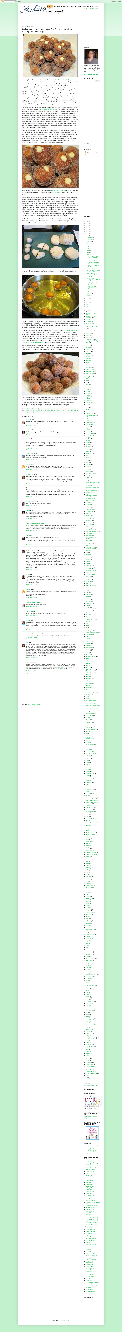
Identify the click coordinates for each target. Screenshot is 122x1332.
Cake (87, 437)
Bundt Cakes (89, 424)
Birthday (88, 386)
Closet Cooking (89, 1193)
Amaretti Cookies (90, 339)
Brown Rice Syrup (90, 413)
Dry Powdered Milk (90, 609)
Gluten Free (88, 667)
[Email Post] (39, 408)
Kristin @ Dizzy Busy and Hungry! (35, 523)
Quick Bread (88, 914)
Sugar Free (88, 1005)
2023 (87, 219)
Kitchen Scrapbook (90, 1231)
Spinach (87, 987)
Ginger (87, 658)
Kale (87, 733)
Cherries (88, 470)
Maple (87, 764)
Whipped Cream (89, 1064)
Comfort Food (89, 526)
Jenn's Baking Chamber (91, 1224)
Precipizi (88, 901)
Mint (87, 784)
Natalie (28, 535)
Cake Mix (88, 440)
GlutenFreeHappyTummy (33, 602)
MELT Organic (89, 769)
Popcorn (88, 889)
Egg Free (88, 614)
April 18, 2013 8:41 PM (31, 544)
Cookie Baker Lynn (90, 1197)
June (88, 250)
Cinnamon (88, 508)
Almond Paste (89, 335)
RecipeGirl (29, 419)
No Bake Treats (89, 809)
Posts (87, 152)
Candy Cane (88, 446)
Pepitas (87, 863)
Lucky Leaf (88, 749)
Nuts (87, 816)
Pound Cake (88, 900)
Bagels (87, 366)
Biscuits (87, 389)
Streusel (87, 996)
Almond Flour (89, 331)
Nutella (87, 814)
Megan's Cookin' (90, 1235)
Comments (89, 154)
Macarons (88, 755)
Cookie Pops (89, 542)
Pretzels (87, 903)
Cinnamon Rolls (89, 511)
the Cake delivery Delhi (60, 668)
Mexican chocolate (90, 777)
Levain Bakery (89, 742)
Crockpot (88, 572)
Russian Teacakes (90, 938)
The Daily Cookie (90, 1023)
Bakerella (88, 1178)
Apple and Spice (89, 1173)
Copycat (88, 550)
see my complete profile (91, 74)
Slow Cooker (89, 967)
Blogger (67, 1320)
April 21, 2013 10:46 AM (31, 615)
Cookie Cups (89, 533)
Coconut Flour (89, 519)
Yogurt (87, 1075)
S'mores (88, 940)
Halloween (88, 687)
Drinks (87, 605)
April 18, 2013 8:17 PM (31, 530)
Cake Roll (88, 442)
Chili (87, 480)
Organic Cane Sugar (90, 832)
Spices (87, 982)
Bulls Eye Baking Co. (90, 422)
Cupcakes (88, 578)
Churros (88, 502)
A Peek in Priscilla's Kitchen (92, 1168)
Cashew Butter (89, 453)
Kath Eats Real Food (90, 1229)
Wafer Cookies (89, 1057)
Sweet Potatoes (89, 1010)
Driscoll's (88, 607)
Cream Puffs (89, 569)
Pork (87, 894)
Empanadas (88, 618)
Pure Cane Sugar (90, 912)
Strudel (87, 999)
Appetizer (88, 345)
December (89, 237)
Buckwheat (88, 418)
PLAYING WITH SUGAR (91, 1253)
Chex (87, 475)
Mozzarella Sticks (90, 789)
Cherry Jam (88, 471)
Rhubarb (88, 931)
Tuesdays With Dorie (91, 1038)
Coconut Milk (89, 520)
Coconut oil (88, 522)
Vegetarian (88, 1053)
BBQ (87, 380)
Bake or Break (89, 1175)
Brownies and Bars (90, 415)
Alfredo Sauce (89, 325)
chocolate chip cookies (91, 490)
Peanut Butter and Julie (91, 1246)
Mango (87, 762)
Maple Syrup (89, 766)
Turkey (87, 1042)
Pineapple (88, 878)
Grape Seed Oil (89, 680)
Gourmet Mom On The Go (92, 1218)
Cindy (27, 548)
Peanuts (87, 856)
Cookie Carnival (89, 529)
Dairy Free (88, 579)
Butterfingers (89, 429)
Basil (87, 378)
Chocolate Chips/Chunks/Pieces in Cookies (91, 496)
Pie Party (88, 872)
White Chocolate (90, 1066)
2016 (87, 229)
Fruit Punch (88, 643)
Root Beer (88, 936)
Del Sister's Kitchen (90, 1207)
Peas (87, 859)
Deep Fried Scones (90, 585)
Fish (87, 627)
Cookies (88, 545)
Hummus (88, 719)
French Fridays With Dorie (92, 632)
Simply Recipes (89, 1264)
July (88, 248)
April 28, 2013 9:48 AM (31, 657)
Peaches (88, 849)
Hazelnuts (88, 694)
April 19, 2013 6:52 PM (31, 597)
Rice (87, 932)
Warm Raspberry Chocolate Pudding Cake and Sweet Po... (93, 279)
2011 (87, 300)
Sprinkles (88, 988)
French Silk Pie (89, 634)
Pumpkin (88, 911)
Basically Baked (89, 1188)
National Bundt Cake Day (92, 797)
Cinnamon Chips (90, 509)
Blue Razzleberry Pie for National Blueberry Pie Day (93, 257)
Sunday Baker (89, 1280)
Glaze (87, 665)
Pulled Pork (88, 909)
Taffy (87, 1012)
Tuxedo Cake (89, 1044)
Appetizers (88, 347)
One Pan (88, 825)
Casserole (88, 457)
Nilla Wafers (88, 805)
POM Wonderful (89, 885)
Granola (88, 676)
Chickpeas (88, 479)
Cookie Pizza (89, 540)
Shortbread (88, 963)
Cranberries (88, 565)
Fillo (87, 625)
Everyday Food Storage (91, 1148)
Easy (87, 612)
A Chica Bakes (89, 1161)
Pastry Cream (89, 845)
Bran (87, 406)
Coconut (88, 517)
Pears (87, 858)
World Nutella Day (90, 1071)
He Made (88, 696)
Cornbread (88, 558)
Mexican (88, 775)
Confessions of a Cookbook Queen (32, 342)
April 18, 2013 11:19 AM (31, 483)
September (90, 244)
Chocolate (88, 485)
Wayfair (87, 1060)
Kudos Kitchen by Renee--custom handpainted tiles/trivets (92, 1152)
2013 (87, 235)
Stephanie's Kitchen (90, 1274)
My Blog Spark (89, 793)
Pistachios (88, 880)
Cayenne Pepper (89, 459)
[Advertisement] (54, 18)
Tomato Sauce (89, 1029)
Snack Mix (88, 971)
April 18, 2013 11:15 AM (31, 469)
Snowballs (88, 978)
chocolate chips (89, 492)
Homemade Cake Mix (91, 703)
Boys (87, 404)
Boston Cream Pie (30, 410)
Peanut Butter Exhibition (91, 854)
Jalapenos (88, 727)
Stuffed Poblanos (90, 1001)
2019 (87, 223)
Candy (87, 444)
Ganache (88, 651)
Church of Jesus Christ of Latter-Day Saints (92, 1146)
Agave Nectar (89, 323)
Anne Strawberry (90, 1171)
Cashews (88, 455)
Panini (87, 839)
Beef (87, 382)
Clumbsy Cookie (90, 1195)
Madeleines (88, 758)
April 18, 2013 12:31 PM (31, 518)
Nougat (87, 813)
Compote (88, 528)
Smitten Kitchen (89, 1266)
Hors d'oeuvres (89, 715)
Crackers (88, 561)
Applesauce (88, 355)
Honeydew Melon (90, 713)
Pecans (87, 861)
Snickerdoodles (89, 976)
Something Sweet (90, 1268)
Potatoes (88, 896)
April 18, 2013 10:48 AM (31, 449)
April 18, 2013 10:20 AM (31, 425)
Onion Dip (88, 827)
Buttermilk (88, 431)
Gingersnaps (89, 661)
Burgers (87, 428)
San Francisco (89, 952)
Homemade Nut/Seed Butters (93, 705)
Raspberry (88, 920)
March (88, 291)
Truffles (87, 1035)
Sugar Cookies (89, 1003)
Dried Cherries (89, 603)
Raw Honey (88, 923)
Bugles (87, 420)
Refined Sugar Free (90, 929)
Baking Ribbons (30, 453)
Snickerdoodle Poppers (65, 80)
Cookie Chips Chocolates (92, 531)
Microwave (88, 780)
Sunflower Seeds (90, 1007)
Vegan (87, 1049)
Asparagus (88, 360)
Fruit (87, 640)
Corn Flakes (88, 554)
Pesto (87, 870)
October (89, 241)
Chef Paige (88, 468)
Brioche (87, 409)
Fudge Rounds (89, 647)
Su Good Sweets (90, 1276)
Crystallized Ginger (90, 574)
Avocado (88, 362)
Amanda (28, 620)
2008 (87, 306)
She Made (88, 962)
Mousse (87, 788)
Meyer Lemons (89, 778)
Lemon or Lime (89, 738)
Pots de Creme (89, 898)
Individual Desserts (90, 724)
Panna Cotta (89, 841)
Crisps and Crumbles (91, 570)
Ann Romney (89, 344)
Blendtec (88, 395)
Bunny (27, 574)
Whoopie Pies (89, 1070)
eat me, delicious (90, 1211)
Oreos (87, 830)
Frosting (88, 638)
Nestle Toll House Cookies (92, 800)
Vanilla (38, 412)
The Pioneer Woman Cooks (92, 1285)
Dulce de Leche (89, 610)
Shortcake (88, 965)
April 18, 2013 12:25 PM (31, 496)
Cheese (87, 462)
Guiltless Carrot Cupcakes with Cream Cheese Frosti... (93, 275)
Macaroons (88, 757)
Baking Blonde (89, 1184)
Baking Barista (89, 1180)
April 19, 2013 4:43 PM (31, 584)
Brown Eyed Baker (90, 1191)
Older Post (75, 702)
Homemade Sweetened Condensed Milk (91, 709)
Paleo (87, 836)
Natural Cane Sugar (90, 799)
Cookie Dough (89, 535)
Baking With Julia (90, 371)
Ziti (86, 1077)
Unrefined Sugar (90, 1046)
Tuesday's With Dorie (91, 1037)
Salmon (87, 945)
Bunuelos (88, 426)
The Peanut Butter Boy (91, 1284)
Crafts (87, 563)
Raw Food (88, 922)
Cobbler (87, 513)
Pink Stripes (88, 1251)
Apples (87, 353)
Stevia (87, 992)
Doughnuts (47, 410)
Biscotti (87, 387)
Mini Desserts (89, 782)
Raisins (87, 918)
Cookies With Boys (90, 1200)
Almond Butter (89, 330)
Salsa (87, 947)
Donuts (42, 410)
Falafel (87, 621)
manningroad (89, 1233)
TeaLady (28, 589)
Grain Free (88, 674)
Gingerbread (89, 660)
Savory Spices (89, 954)
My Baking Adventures (91, 1238)
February (89, 293)
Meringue (88, 771)
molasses (88, 786)
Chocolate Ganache (90, 498)
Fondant (88, 629)
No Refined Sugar (90, 811)
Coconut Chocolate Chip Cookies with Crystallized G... (93, 267)
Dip (86, 590)
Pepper (87, 865)
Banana (87, 375)
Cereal (87, 460)
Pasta (87, 843)
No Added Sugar (90, 807)
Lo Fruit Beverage (90, 744)
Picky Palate (88, 1249)
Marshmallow (89, 768)
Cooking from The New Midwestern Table (91, 548)
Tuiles (87, 1040)
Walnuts (88, 1058)
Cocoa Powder (89, 515)
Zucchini (88, 1079)
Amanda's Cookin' (90, 1169)
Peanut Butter (89, 850)
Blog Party (88, 397)
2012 (87, 298)
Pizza (87, 881)
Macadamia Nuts (90, 751)
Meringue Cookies (90, 773)
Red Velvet (88, 927)
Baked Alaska (89, 367)
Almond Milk (89, 333)
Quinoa (87, 916)
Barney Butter (89, 377)
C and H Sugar (89, 435)
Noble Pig (88, 1242)
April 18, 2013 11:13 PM (31, 569)
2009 (87, 304)
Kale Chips (88, 735)
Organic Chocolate (90, 834)
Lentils (87, 740)
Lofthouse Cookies (90, 746)
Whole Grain (89, 1068)
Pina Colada (89, 876)
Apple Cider (88, 351)
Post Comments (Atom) (34, 704)
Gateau (87, 652)
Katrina (28, 430)
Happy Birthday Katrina (91, 693)
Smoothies (88, 969)
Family (87, 623)
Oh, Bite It (57, 192)
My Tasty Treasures (90, 1240)
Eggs (87, 616)
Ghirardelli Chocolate (91, 656)
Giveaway (88, 663)
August (89, 246)
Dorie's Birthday (89, 598)
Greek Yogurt (89, 683)
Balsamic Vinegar (90, 373)
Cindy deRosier (30, 474)
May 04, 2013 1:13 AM (31, 670)
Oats (87, 820)
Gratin (87, 682)
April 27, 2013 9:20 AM (31, 637)
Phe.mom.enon (89, 1247)
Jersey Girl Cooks (30, 501)
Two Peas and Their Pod (92, 1293)
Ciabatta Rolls (89, 504)
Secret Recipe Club (90, 958)
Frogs (87, 636)
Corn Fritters (89, 556)
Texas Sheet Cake (90, 1018)
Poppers (53, 410)
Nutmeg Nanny (30, 611)
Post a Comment (28, 673)
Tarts (87, 1016)
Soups (87, 980)
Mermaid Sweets (90, 1237)
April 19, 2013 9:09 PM (31, 606)
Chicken (87, 477)
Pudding (57, 410)
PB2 (86, 847)
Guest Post (88, 685)
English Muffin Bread (91, 620)
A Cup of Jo (88, 1166)
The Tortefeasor (90, 1289)
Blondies (88, 398)
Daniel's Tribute (89, 581)
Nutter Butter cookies (91, 818)
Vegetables (88, 1051)
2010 (87, 302)
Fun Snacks (88, 649)
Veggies (87, 1055)
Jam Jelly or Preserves (91, 729)
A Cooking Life (89, 321)
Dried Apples (89, 601)
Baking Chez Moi (90, 369)
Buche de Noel (89, 417)
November (89, 239)
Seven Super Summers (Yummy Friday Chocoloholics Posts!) (91, 1258)
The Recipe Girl (89, 1287)
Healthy (87, 698)
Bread (87, 407)
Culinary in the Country (91, 1205)
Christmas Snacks (90, 500)
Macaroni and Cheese (91, 753)
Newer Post (25, 702)
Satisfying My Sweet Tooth (92, 1255)
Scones (87, 956)
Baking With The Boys (91, 1186)
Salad (87, 943)
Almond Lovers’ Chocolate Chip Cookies (93, 271)
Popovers (88, 890)
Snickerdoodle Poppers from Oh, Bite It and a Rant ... (93, 262)
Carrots (87, 451)
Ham (87, 689)
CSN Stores (88, 576)
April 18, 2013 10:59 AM (31, 459)
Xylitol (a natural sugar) (91, 1073)
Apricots (88, 356)
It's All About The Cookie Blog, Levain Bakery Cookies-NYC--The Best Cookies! (93, 1221)
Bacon (87, 364)
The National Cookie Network (93, 1282)
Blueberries (88, 400)
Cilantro (88, 506)
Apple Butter (88, 349)
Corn (87, 552)
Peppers (87, 869)
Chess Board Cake (90, 473)
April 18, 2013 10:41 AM (31, 434)
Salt (86, 949)
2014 (87, 233)
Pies (87, 874)
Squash (87, 990)
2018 (87, 225)
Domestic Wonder (90, 1209)
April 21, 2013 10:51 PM (31, 629)
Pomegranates (89, 887)
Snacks (87, 973)
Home (50, 702)
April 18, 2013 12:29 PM (31, 505)
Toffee (87, 1028)
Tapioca (88, 1014)
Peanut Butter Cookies (91, 852)
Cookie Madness (90, 1199)
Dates (87, 583)
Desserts (88, 587)
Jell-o (87, 731)
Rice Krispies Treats (90, 934)
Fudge (87, 645)
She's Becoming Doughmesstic (89, 1262)
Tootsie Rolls (89, 1033)
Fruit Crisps (88, 641)
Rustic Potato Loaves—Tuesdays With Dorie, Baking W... (93, 287)
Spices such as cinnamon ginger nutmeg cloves (92, 984)
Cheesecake (88, 466)
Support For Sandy (90, 1008)
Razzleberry (88, 925)
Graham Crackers (90, 672)
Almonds (88, 337)
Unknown (28, 464)
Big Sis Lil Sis (89, 1189)
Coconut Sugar (89, 524)
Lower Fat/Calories (90, 747)
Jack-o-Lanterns (89, 726)
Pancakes (88, 838)
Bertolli (87, 384)
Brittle (87, 411)
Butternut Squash (90, 433)
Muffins (87, 791)
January (89, 295)
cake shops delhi (42, 667)
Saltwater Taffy (89, 951)
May (88, 252)
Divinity (87, 592)
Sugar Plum (88, 1278)
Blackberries (89, 393)
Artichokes (88, 358)
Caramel (88, 449)
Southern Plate (89, 1270)
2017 (87, 227)
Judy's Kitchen (89, 1227)
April (27, 642)
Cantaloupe (88, 448)
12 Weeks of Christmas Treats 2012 (91, 317)
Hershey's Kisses (90, 702)
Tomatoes (88, 1031)
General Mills (89, 654)
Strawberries (89, 994)
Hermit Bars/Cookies (91, 700)
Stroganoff (88, 998)
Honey (87, 711)
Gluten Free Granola (90, 669)
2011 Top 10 (89, 319)
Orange (87, 828)
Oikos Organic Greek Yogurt (92, 822)
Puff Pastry (88, 907)
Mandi (87, 760)
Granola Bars (89, 678)
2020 (87, 221)
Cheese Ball (88, 464)
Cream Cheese (89, 567)
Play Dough (88, 883)
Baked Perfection (90, 1177)
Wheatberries (89, 1062)
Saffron (87, 942)
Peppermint (88, 867)
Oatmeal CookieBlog (91, 1244)
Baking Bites (88, 1182)
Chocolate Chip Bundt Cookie (93, 487)
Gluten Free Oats (90, 671)
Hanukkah (88, 691)
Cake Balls (88, 439)
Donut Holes (37, 410)
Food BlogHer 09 (90, 631)
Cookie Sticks (89, 543)
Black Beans (88, 391)
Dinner (87, 589)
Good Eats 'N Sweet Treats (92, 1216)
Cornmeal (88, 559)
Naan (87, 795)
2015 (87, 231)
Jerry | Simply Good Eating (33, 633)
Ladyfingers (88, 737)
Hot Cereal (88, 717)
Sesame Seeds (89, 960)
